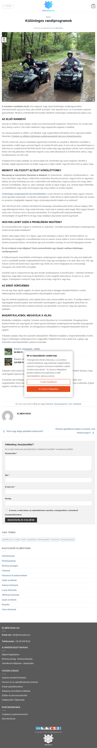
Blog (48, 17)
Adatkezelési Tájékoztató (13, 700)
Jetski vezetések (9, 580)
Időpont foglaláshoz (10, 654)
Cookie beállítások (48, 382)
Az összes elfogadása (48, 389)
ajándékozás (7, 539)
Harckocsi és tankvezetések (14, 575)
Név (7, 475)
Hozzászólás (11, 453)
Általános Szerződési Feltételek (16, 691)
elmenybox (58, 28)
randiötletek (77, 404)
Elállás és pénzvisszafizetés (14, 695)
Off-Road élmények (10, 595)
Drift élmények (8, 556)
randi (70, 404)
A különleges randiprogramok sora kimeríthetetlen (24, 194)
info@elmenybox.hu (21, 635)
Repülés (5, 605)
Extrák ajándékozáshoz (12, 687)
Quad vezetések (9, 600)
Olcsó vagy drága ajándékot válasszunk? (24, 431)
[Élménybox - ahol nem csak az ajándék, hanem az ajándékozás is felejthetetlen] (48, 6)
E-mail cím (10, 487)
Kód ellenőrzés (8, 719)
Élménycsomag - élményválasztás (17, 659)
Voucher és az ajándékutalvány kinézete (20, 682)
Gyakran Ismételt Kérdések (14, 678)
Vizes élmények (9, 609)
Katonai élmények (10, 585)
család (16, 539)
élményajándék (43, 539)
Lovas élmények (9, 590)
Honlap (8, 499)
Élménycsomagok (10, 566)
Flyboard (6, 571)
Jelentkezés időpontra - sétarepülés (18, 663)
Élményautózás (9, 561)
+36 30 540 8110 (22, 641)
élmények (49, 404)
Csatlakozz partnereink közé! (15, 714)
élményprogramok (60, 404)
